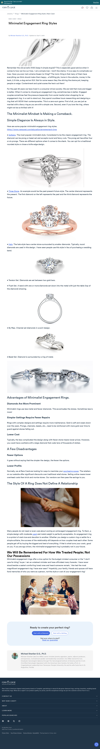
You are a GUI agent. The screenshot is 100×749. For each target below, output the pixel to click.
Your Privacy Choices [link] (16, 733)
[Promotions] (82, 7)
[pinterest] (8, 721)
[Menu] (96, 7)
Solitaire (12, 135)
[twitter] (14, 721)
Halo (11, 244)
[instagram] (19, 721)
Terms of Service (27, 733)
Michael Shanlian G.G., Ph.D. (19, 35)
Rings (17, 14)
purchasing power (71, 471)
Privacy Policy (5, 733)
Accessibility (36, 733)
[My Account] (87, 7)
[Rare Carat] (8, 7)
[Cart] (91, 7)
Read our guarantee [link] (50, 640)
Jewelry (10, 14)
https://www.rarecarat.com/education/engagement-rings (32, 129)
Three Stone (14, 191)
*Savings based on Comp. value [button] (48, 733)
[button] (50, 696)
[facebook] (3, 721)
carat (35, 534)
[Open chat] (96, 744)
